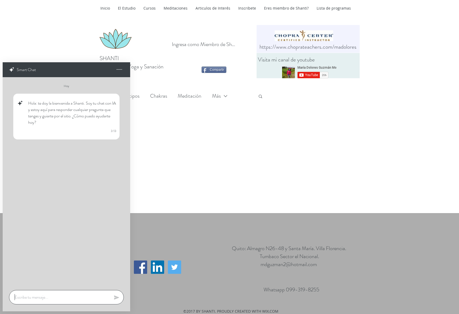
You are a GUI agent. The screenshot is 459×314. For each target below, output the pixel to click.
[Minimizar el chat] (119, 69)
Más (216, 96)
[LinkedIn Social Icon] (157, 267)
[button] (260, 97)
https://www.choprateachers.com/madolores (308, 47)
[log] (66, 182)
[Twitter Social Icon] (174, 267)
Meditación (189, 96)
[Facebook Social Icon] (140, 267)
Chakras (158, 96)
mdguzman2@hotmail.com (289, 264)
